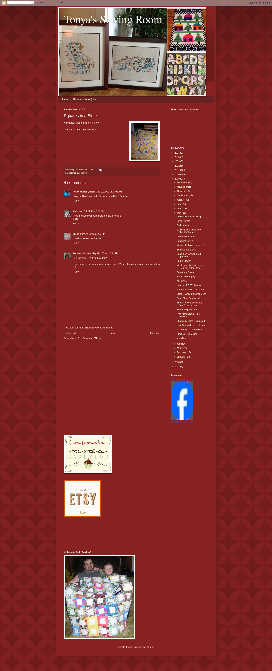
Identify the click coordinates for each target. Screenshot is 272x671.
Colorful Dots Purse (186, 236)
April (179, 344)
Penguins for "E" (185, 241)
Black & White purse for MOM (191, 294)
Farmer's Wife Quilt (84, 99)
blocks (75, 173)
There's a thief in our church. (191, 289)
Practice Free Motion (187, 334)
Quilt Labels (183, 225)
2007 (177, 366)
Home (64, 99)
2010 (177, 174)
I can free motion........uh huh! (191, 325)
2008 (177, 362)
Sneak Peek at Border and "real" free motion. (190, 304)
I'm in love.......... (184, 281)
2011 (177, 170)
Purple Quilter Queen (84, 191)
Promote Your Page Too (181, 422)
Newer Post (70, 333)
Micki (75, 211)
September (183, 195)
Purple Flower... (184, 261)
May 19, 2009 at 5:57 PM (92, 234)
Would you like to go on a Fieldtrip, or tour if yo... (189, 266)
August (181, 200)
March (180, 348)
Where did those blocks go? (191, 245)
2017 (177, 153)
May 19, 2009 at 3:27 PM (91, 211)
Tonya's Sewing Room (113, 18)
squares (83, 173)
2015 (177, 157)
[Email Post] (100, 169)
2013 (177, 161)
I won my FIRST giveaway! (190, 285)
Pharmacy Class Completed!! (191, 321)
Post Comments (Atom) (89, 338)
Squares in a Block (186, 249)
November (182, 187)
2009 (177, 178)
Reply (76, 201)
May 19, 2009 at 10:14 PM (105, 253)
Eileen (76, 234)
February (182, 352)
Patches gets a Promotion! (190, 329)
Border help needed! (187, 309)
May (179, 213)
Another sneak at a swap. (189, 216)
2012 (177, 166)
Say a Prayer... (184, 221)
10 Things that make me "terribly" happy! (189, 231)
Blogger (149, 647)
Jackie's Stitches (82, 253)
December (182, 182)
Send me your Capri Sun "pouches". (189, 255)
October (181, 191)
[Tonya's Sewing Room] (182, 419)
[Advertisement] (131, 536)
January (181, 357)
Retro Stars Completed (188, 298)
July (179, 204)
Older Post (154, 333)
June (180, 208)
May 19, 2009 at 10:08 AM (109, 191)
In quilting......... (184, 338)
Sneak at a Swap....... (187, 272)
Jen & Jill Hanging (186, 276)
